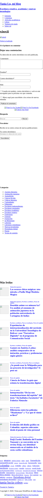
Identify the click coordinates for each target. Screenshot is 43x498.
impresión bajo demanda (29, 470)
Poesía (7, 231)
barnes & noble (23, 463)
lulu (41, 475)
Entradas (8, 16)
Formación (8, 219)
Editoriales (8, 204)
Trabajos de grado (11, 24)
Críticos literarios (11, 200)
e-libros (24, 466)
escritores (4, 468)
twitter (26, 483)
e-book (12, 465)
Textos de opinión (11, 233)
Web (1, 85)
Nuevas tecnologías (12, 227)
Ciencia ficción (10, 198)
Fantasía (8, 217)
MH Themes (37, 491)
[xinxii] (3, 37)
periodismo (9, 477)
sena (34, 479)
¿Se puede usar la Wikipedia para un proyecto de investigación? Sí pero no (26, 368)
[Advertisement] (21, 162)
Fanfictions (9, 214)
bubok (39, 463)
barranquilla (32, 463)
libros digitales (5, 475)
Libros (7, 22)
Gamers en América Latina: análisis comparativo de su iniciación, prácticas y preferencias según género (26, 352)
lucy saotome (34, 475)
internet (39, 470)
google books (36, 468)
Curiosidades (9, 202)
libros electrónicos (17, 475)
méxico (2, 477)
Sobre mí (8, 26)
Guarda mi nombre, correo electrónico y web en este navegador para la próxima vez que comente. (20, 92)
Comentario (4, 59)
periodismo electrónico (8, 479)
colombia (4, 465)
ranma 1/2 (20, 479)
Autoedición (9, 196)
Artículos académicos (12, 20)
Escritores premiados (12, 208)
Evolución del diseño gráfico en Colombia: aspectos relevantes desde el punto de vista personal (25, 427)
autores (16, 463)
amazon (7, 460)
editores (29, 466)
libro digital (29, 473)
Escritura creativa (11, 212)
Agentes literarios (11, 192)
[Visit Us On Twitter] (12, 108)
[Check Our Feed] (21, 110)
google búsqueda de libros (7, 470)
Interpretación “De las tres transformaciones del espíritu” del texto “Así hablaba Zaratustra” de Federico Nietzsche (26, 396)
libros (36, 473)
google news (18, 470)
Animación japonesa (12, 194)
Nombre (3, 72)
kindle (2, 473)
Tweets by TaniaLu (7, 487)
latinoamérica (10, 473)
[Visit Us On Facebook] (30, 108)
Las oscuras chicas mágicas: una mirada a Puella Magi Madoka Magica (25, 292)
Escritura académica (12, 210)
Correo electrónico (6, 78)
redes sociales (28, 479)
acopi (1, 460)
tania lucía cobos (11, 482)
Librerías (8, 223)
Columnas (8, 18)
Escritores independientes (14, 206)
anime (23, 460)
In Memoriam (9, 221)
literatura (26, 475)
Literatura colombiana (12, 225)
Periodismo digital (11, 229)
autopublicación (6, 463)
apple (27, 460)
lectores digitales (20, 472)
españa (21, 468)
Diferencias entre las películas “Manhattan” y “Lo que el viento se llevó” (26, 412)
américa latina (16, 460)
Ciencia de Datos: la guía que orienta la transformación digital (25, 381)
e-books (18, 466)
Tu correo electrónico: (8, 132)
